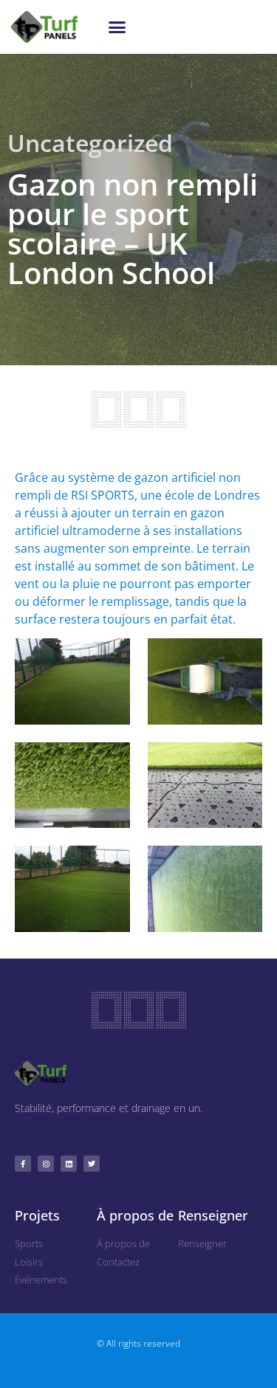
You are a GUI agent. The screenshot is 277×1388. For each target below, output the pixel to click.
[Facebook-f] (23, 1164)
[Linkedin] (69, 1164)
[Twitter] (91, 1164)
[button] (117, 27)
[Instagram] (46, 1164)
